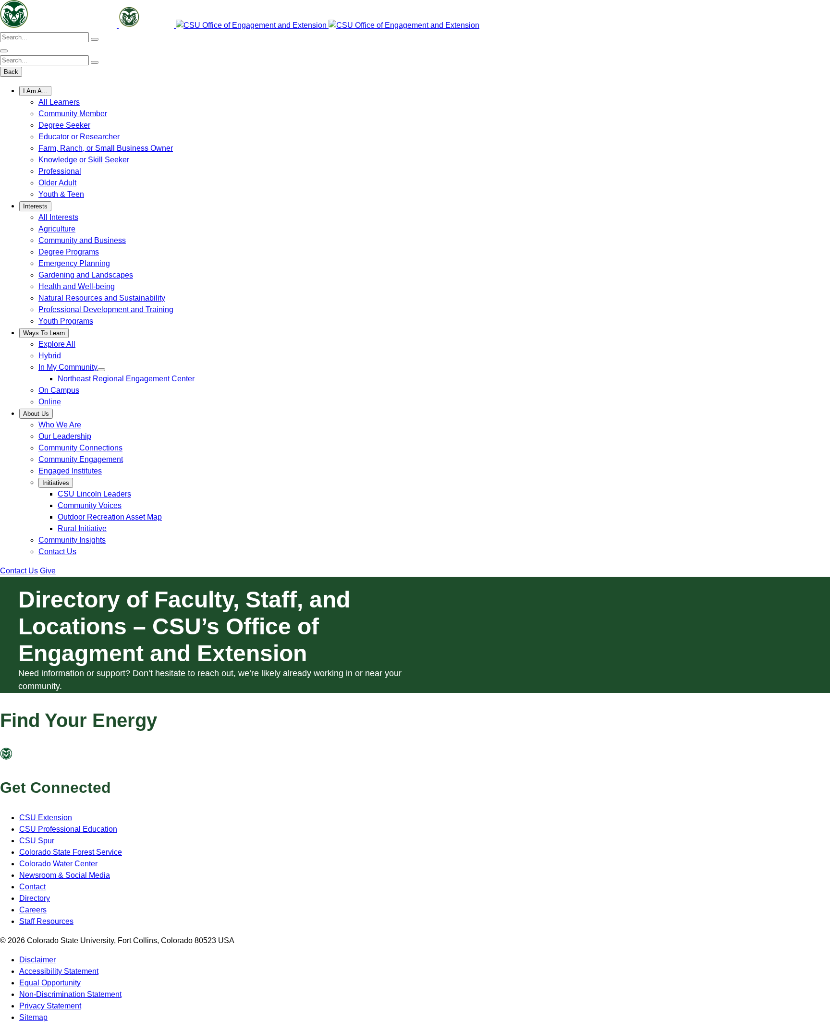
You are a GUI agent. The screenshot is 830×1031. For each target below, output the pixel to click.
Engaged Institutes (70, 471)
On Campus (58, 390)
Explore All (56, 344)
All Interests (58, 217)
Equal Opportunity (50, 983)
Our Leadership (64, 436)
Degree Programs (68, 252)
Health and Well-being (76, 286)
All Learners (59, 102)
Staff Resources (46, 921)
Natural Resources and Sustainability (101, 298)
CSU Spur (36, 841)
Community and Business (82, 240)
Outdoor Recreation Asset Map (110, 517)
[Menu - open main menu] (4, 50)
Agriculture (56, 229)
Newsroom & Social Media (64, 875)
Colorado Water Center (58, 864)
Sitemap (33, 1017)
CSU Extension (45, 817)
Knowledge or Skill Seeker (83, 160)
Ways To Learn (44, 333)
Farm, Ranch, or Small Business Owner (105, 148)
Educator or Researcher (79, 137)
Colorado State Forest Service (70, 852)
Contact (32, 887)
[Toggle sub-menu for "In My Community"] (101, 369)
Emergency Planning (74, 263)
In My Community (68, 367)
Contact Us (57, 551)
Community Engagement (80, 459)
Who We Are (59, 425)
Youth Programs (65, 321)
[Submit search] (94, 39)
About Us (36, 413)
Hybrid (49, 356)
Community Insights (72, 540)
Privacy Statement (50, 1006)
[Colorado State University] (24, 757)
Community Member (72, 113)
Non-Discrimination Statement (70, 994)
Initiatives (55, 482)
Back (11, 71)
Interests (35, 206)
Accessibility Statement (58, 971)
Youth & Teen (61, 194)
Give (48, 571)
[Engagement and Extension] (252, 25)
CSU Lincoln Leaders (94, 494)
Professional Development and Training (105, 309)
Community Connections (80, 448)
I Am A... (35, 91)
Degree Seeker (64, 125)
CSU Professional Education (68, 829)
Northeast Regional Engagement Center (126, 379)
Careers (33, 910)
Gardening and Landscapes (85, 275)
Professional (59, 171)
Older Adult (57, 183)
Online (49, 402)
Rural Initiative (82, 528)
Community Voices (90, 505)
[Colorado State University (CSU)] (59, 25)
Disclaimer (37, 960)
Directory (34, 898)
